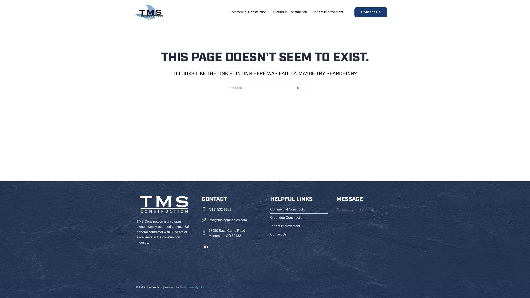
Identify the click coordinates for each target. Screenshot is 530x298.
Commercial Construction (248, 12)
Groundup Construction (290, 12)
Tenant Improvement (328, 12)
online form (363, 210)
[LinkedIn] (206, 247)
